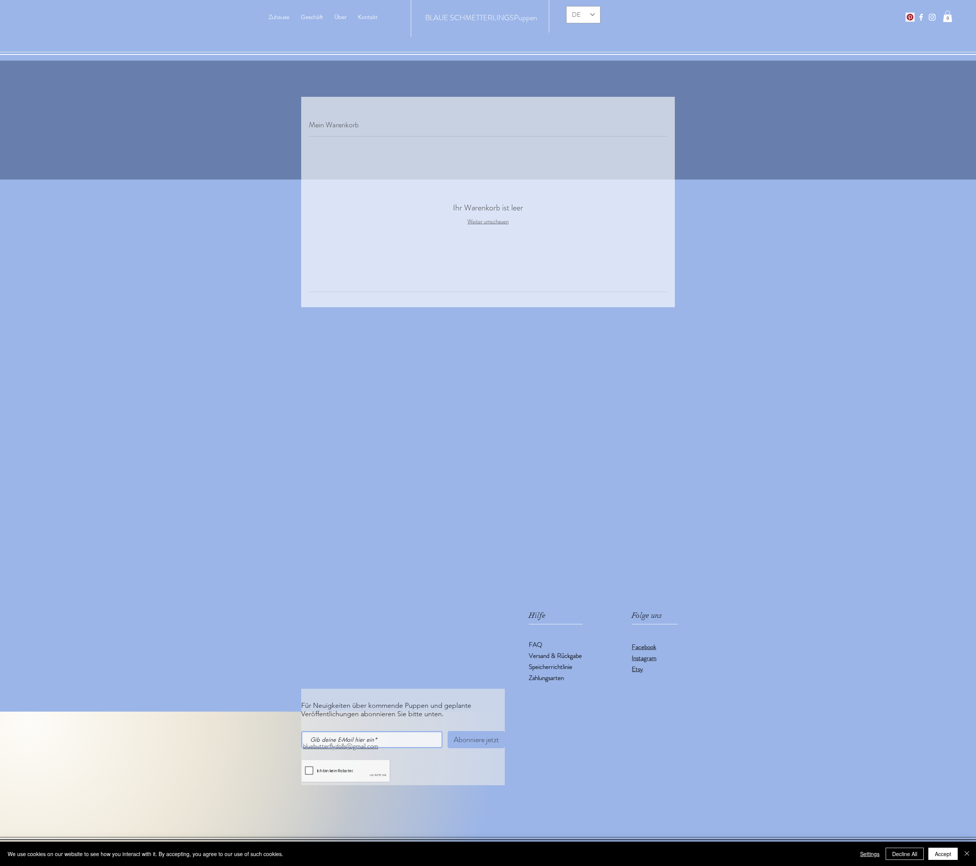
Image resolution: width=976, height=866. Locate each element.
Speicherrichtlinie (550, 666)
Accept (943, 854)
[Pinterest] (910, 17)
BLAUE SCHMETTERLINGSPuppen (481, 17)
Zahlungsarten (546, 677)
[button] (947, 16)
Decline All (904, 854)
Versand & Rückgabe (555, 655)
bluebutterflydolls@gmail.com (340, 746)
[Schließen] (966, 854)
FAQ (535, 644)
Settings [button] (870, 854)
